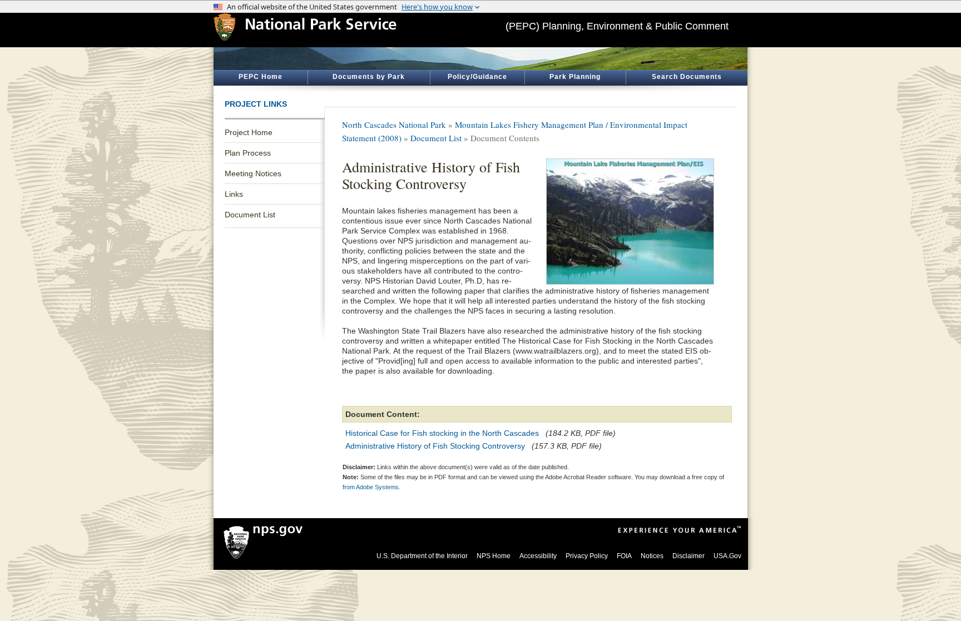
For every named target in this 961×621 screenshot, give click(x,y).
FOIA (624, 556)
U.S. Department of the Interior (422, 556)
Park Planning (575, 77)
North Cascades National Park (394, 124)
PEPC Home (261, 77)
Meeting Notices (253, 173)
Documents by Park (369, 77)
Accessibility (538, 556)
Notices (652, 556)
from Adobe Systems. (371, 487)
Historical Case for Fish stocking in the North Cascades (442, 433)
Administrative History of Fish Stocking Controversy (435, 445)
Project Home (249, 132)
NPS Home (494, 556)
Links (234, 194)
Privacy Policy (587, 556)
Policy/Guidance (477, 77)
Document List (250, 214)
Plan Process (248, 152)
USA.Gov (727, 556)
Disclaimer (688, 556)
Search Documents (687, 77)
